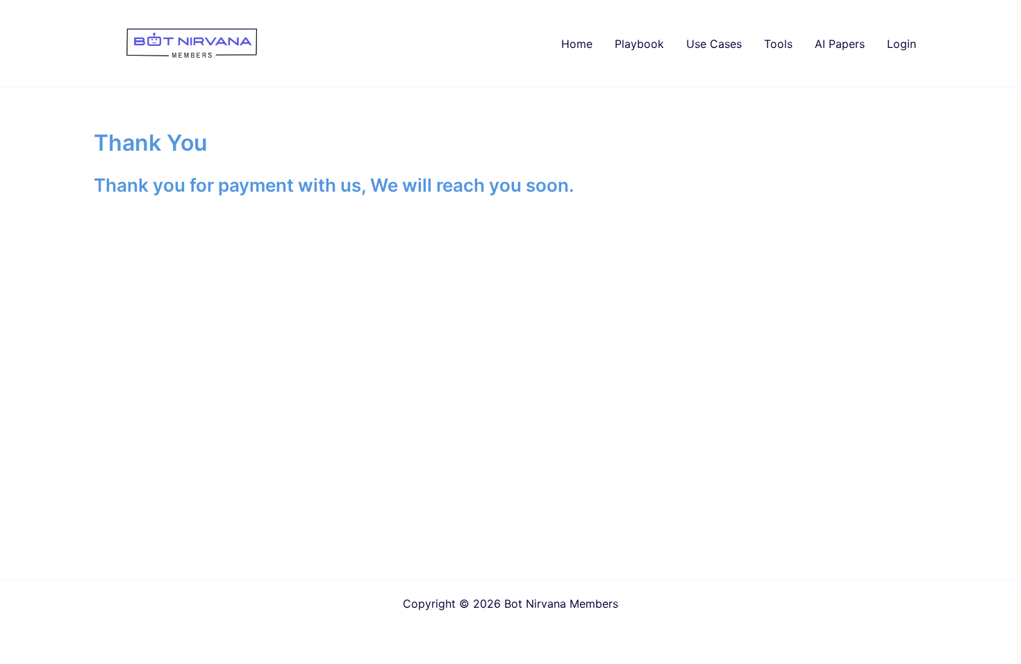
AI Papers (840, 44)
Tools (778, 44)
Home (576, 44)
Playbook (639, 44)
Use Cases (714, 44)
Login (901, 44)
